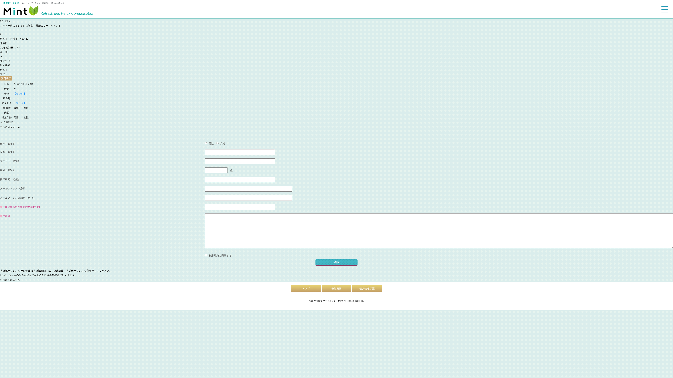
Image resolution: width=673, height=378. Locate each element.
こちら (17, 279)
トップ (306, 288)
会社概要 (336, 288)
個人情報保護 (367, 288)
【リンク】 (19, 93)
